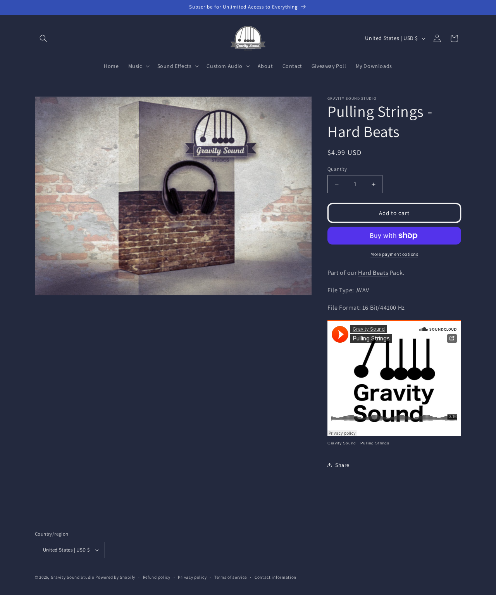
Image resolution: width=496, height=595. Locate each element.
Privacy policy (192, 577)
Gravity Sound (341, 443)
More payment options (394, 254)
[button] (43, 38)
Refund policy (156, 577)
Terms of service (230, 577)
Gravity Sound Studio (73, 577)
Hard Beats (373, 273)
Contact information (275, 577)
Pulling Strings (374, 443)
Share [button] (342, 464)
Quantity (337, 169)
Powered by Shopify (115, 577)
